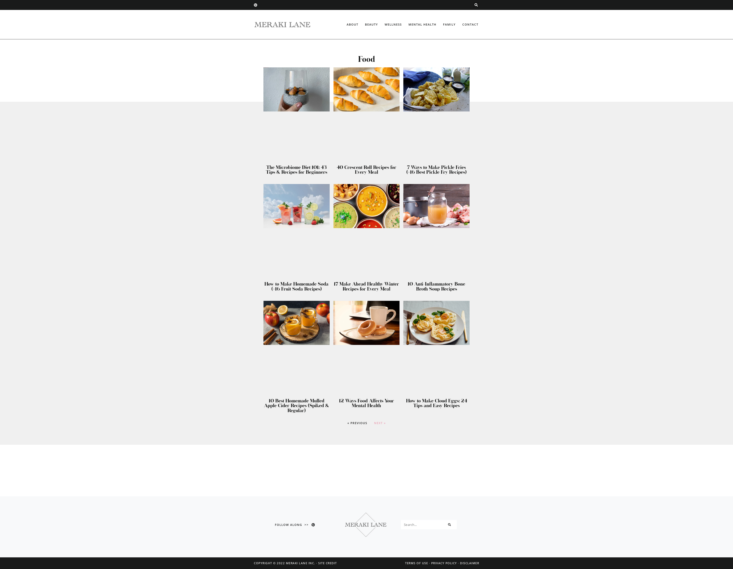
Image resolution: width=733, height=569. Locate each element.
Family (449, 24)
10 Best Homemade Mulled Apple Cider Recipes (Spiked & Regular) (296, 405)
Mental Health (422, 24)
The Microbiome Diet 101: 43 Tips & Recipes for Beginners (296, 170)
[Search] (449, 524)
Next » (380, 423)
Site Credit (327, 563)
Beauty (371, 24)
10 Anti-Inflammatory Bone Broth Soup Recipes (436, 286)
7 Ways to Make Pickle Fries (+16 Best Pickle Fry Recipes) (436, 170)
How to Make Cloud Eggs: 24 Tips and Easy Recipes (436, 403)
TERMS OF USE (416, 563)
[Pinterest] (255, 5)
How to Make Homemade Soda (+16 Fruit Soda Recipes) (296, 286)
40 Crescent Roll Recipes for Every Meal (366, 170)
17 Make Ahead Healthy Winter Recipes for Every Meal (366, 286)
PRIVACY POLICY (444, 563)
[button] (476, 5)
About (352, 24)
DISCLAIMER (469, 563)
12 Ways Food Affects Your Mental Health (366, 403)
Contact (470, 24)
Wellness (393, 24)
